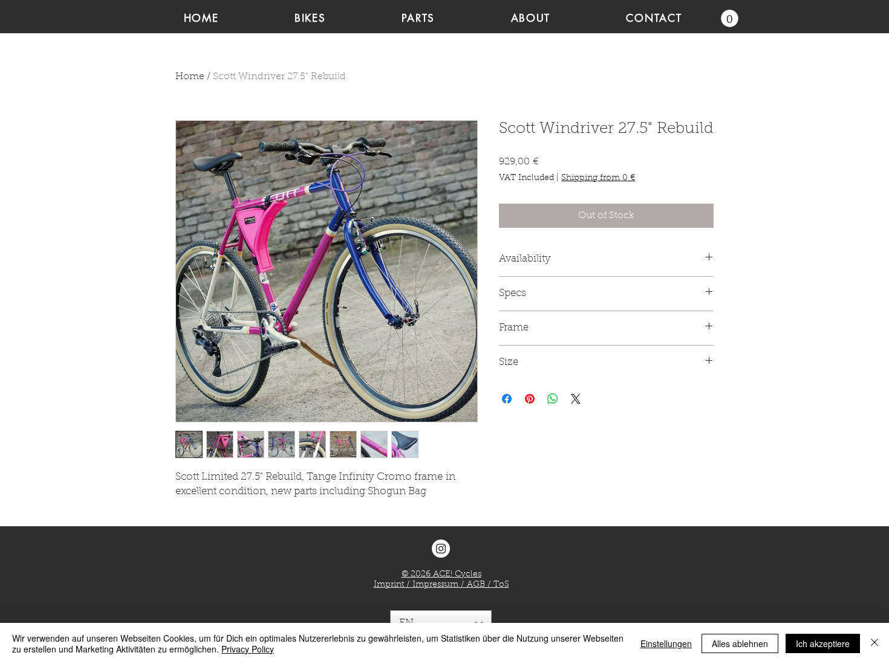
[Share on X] (575, 399)
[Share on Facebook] (507, 399)
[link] (729, 18)
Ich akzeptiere (823, 643)
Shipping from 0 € (598, 178)
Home (189, 77)
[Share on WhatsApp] (552, 399)
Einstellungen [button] (666, 643)
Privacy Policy (247, 649)
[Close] (874, 643)
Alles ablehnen (740, 643)
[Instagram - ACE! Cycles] (441, 549)
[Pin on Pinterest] (530, 399)
